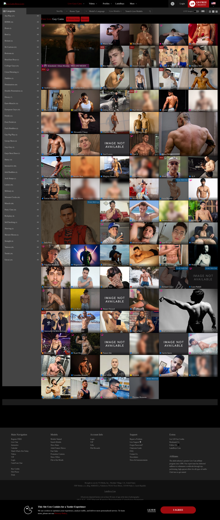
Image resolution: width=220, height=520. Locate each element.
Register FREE (16, 439)
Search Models (56, 442)
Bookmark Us (174, 442)
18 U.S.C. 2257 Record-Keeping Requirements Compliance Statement (110, 499)
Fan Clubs (54, 451)
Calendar (14, 448)
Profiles (106, 4)
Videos (92, 4)
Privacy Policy (60, 513)
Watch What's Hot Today (20, 451)
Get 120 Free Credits (176, 439)
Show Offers (55, 457)
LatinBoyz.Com (175, 448)
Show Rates (55, 445)
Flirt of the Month (57, 460)
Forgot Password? (136, 445)
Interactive (14, 445)
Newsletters (134, 457)
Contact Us (134, 454)
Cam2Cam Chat (16, 463)
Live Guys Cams (75, 4)
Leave (152, 510)
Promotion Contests (58, 454)
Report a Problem (136, 439)
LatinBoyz (119, 4)
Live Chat (14, 442)
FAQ (131, 451)
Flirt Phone (15, 472)
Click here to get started (177, 472)
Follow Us (173, 445)
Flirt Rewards (95, 448)
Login (182, 4)
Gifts (92, 445)
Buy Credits (15, 469)
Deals (13, 475)
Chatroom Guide (136, 448)
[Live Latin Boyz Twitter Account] (172, 4)
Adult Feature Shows (58, 448)
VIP (12, 457)
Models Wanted (56, 439)
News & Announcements (139, 460)
